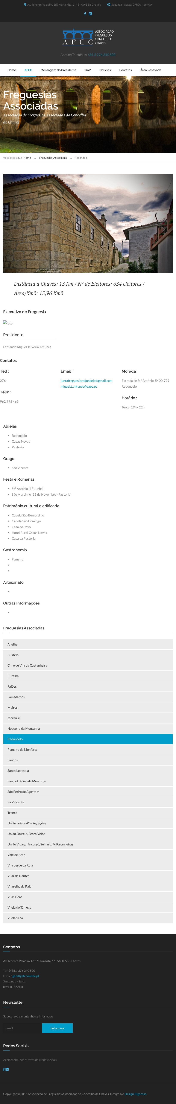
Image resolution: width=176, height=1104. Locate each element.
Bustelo (13, 655)
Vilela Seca (15, 918)
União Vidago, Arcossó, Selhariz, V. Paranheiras (40, 844)
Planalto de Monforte (23, 749)
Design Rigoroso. (136, 1094)
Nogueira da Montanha (24, 728)
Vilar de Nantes (18, 876)
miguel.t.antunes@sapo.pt (79, 386)
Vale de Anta (16, 855)
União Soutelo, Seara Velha (26, 834)
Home (12, 70)
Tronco (12, 813)
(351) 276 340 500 (101, 54)
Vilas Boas (15, 897)
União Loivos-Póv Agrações (27, 823)
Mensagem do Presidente (58, 70)
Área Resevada (150, 70)
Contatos (125, 70)
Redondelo (15, 739)
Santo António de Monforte (27, 781)
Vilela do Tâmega (19, 907)
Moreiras (14, 718)
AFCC (28, 70)
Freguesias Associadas (53, 157)
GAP (88, 70)
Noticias (105, 70)
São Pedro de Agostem (23, 791)
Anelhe (12, 644)
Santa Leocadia (18, 770)
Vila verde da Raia (20, 865)
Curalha (13, 676)
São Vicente (16, 802)
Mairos (13, 707)
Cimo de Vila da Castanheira (27, 665)
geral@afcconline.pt (25, 976)
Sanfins (13, 760)
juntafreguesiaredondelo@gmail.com (86, 380)
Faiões (12, 686)
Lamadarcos (16, 697)
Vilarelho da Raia (20, 886)
